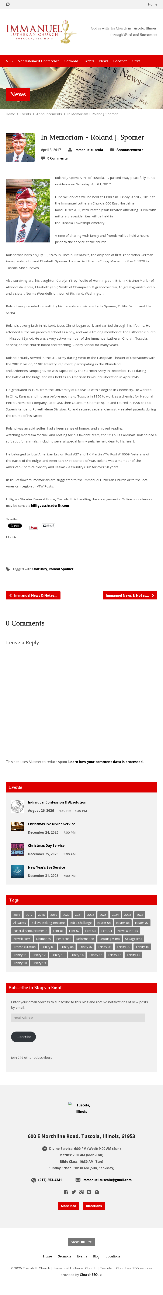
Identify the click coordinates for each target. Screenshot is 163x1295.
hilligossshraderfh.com (50, 505)
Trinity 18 (20, 963)
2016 (16, 915)
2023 (103, 915)
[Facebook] (66, 1192)
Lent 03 (90, 931)
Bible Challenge (81, 923)
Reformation (85, 939)
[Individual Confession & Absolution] (17, 810)
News (103, 61)
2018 (41, 915)
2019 (53, 915)
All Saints (19, 923)
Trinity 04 (66, 947)
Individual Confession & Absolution (57, 802)
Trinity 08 (104, 947)
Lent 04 (106, 931)
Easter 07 (141, 923)
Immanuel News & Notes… (35, 595)
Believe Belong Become (48, 923)
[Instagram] (97, 1192)
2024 (115, 915)
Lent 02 (74, 931)
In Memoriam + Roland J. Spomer (92, 114)
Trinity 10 (142, 947)
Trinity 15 (95, 955)
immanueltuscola (88, 150)
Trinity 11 (20, 955)
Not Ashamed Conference (38, 61)
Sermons (71, 61)
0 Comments (57, 158)
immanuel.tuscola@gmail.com (107, 1180)
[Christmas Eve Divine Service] (17, 828)
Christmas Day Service (46, 845)
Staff (136, 61)
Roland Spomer (61, 569)
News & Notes (127, 931)
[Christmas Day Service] (17, 853)
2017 (29, 915)
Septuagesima (110, 939)
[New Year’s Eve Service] (17, 875)
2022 (90, 915)
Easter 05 (104, 923)
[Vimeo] (89, 1192)
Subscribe (23, 1037)
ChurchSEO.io (91, 1275)
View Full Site (81, 1242)
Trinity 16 (114, 955)
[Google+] (81, 1192)
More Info (68, 1206)
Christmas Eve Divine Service (51, 824)
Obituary (39, 569)
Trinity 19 (39, 963)
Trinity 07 (85, 947)
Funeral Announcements (30, 931)
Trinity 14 (76, 955)
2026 (139, 915)
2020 (66, 915)
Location (120, 61)
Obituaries (43, 939)
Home (152, 4)
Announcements (49, 114)
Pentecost (63, 939)
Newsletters (22, 939)
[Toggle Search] (8, 4)
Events (88, 61)
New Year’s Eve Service (46, 867)
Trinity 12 (39, 955)
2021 (78, 915)
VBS (9, 61)
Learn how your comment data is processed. (105, 761)
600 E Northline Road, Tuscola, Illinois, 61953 (81, 1136)
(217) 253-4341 (50, 1180)
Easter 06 (122, 923)
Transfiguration (24, 947)
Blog (96, 1256)
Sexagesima (133, 939)
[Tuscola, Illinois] (81, 1111)
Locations (112, 1256)
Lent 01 (58, 931)
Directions (94, 1206)
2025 (127, 915)
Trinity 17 (133, 955)
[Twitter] (74, 1192)
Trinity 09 (123, 947)
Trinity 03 (48, 947)
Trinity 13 (58, 955)
